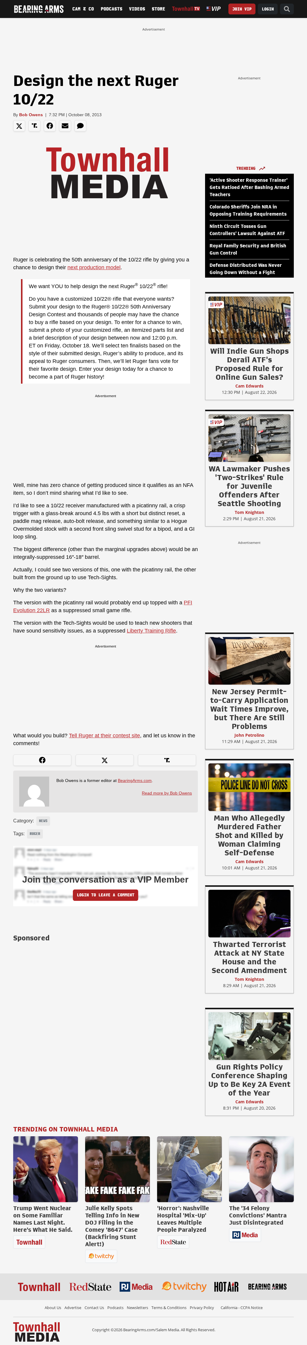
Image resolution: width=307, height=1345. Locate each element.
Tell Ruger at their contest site (104, 736)
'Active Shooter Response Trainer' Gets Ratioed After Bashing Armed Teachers (249, 187)
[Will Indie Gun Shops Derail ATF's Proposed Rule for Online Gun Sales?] (249, 320)
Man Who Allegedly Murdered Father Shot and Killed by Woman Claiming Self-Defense (249, 835)
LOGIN (268, 9)
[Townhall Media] (36, 1331)
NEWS (43, 821)
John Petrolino (249, 735)
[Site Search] (287, 9)
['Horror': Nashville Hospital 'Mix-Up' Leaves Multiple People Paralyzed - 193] (189, 1169)
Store (158, 9)
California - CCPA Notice (242, 1307)
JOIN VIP (242, 9)
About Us (53, 1307)
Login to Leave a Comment (105, 895)
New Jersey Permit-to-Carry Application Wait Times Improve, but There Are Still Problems (249, 709)
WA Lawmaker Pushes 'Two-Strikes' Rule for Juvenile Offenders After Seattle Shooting (249, 486)
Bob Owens (31, 114)
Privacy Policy (202, 1307)
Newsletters (137, 1307)
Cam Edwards (249, 386)
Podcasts (111, 9)
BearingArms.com (135, 780)
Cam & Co (83, 9)
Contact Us (94, 1307)
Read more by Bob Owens (167, 793)
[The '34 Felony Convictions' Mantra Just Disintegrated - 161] (261, 1169)
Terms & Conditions (168, 1307)
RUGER (35, 833)
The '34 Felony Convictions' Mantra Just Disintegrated (258, 1215)
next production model (94, 267)
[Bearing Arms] (38, 9)
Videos (137, 9)
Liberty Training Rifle (151, 631)
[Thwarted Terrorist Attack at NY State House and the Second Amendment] (249, 913)
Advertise (72, 1307)
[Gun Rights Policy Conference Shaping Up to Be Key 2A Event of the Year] (249, 1036)
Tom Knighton (249, 512)
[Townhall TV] (186, 9)
